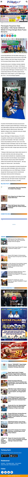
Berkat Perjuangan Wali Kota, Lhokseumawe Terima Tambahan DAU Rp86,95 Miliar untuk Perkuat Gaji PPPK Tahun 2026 (17, 382)
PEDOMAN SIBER (10, 463)
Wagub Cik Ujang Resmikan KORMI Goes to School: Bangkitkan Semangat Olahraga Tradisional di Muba (17, 439)
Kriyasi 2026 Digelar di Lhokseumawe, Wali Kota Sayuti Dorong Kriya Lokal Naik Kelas (17, 256)
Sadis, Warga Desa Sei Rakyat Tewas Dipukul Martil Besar (16, 197)
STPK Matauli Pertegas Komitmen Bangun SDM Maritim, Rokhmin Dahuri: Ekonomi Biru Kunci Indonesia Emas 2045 (17, 399)
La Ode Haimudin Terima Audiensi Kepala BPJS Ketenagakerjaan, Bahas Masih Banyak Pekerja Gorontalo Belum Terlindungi (17, 265)
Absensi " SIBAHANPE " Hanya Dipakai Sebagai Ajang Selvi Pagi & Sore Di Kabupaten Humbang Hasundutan (17, 366)
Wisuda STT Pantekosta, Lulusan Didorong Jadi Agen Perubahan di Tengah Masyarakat (17, 281)
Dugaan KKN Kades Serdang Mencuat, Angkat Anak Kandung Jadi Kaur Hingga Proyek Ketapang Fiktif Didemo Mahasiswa (17, 415)
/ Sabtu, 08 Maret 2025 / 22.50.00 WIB (7, 33)
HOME (2, 22)
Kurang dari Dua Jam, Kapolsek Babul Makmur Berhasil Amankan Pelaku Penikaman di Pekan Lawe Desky (17, 407)
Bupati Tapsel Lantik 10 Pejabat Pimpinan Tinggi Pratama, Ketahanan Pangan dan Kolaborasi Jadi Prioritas (17, 374)
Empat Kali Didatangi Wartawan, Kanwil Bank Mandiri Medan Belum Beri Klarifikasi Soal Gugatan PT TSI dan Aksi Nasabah (17, 273)
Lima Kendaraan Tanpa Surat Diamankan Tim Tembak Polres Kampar (17, 188)
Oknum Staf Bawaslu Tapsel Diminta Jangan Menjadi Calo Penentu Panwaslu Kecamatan (17, 206)
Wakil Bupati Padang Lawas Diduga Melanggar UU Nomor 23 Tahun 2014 (17, 422)
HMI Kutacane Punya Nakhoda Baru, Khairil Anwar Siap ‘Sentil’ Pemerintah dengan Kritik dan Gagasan (16, 240)
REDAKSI (3, 463)
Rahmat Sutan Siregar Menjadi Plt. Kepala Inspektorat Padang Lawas (17, 248)
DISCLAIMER (18, 463)
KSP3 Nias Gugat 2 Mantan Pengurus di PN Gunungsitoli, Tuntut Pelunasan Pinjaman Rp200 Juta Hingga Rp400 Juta (17, 391)
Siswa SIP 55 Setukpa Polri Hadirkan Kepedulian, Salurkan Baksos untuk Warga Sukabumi (17, 431)
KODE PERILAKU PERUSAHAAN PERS (9, 464)
